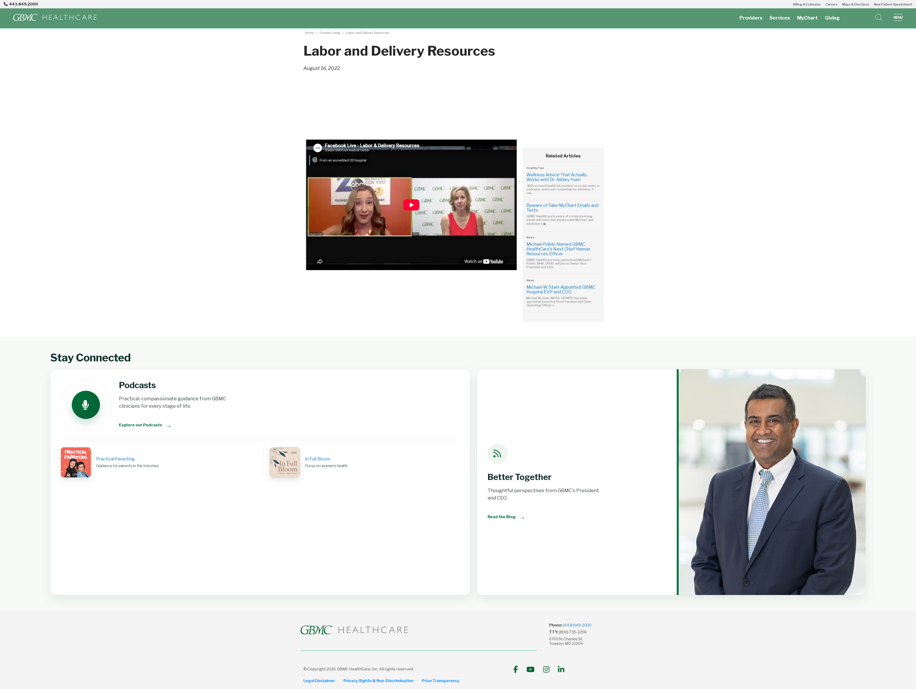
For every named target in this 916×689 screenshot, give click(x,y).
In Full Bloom (317, 458)
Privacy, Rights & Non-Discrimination (378, 681)
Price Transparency (440, 681)
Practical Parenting (115, 458)
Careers (832, 4)
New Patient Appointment (893, 4)
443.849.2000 (23, 4)
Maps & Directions (855, 4)
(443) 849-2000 (577, 625)
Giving (832, 18)
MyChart (807, 18)
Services (780, 18)
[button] (898, 17)
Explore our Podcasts (145, 425)
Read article (563, 182)
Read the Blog (507, 517)
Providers (750, 18)
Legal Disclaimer (319, 681)
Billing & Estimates (807, 4)
